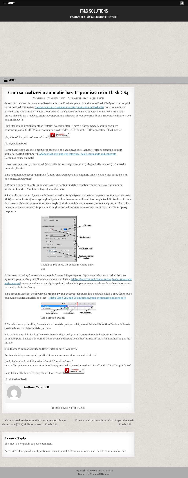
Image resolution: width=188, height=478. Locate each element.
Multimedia (98, 98)
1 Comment (76, 98)
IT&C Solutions (94, 10)
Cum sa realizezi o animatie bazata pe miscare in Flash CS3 (69, 107)
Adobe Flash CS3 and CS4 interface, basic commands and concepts (77, 154)
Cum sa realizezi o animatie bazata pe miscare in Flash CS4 (68, 92)
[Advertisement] (94, 49)
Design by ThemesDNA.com (94, 474)
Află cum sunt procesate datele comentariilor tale (97, 451)
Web (83, 408)
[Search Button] (182, 3)
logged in (24, 443)
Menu (11, 3)
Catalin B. (40, 98)
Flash (89, 98)
